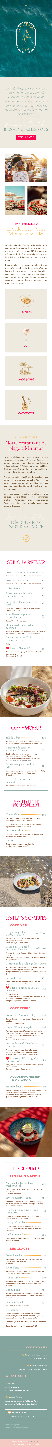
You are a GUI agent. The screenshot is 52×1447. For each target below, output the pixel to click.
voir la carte (26, 137)
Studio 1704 (34, 1442)
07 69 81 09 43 (38, 1358)
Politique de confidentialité (16, 1427)
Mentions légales (12, 1424)
